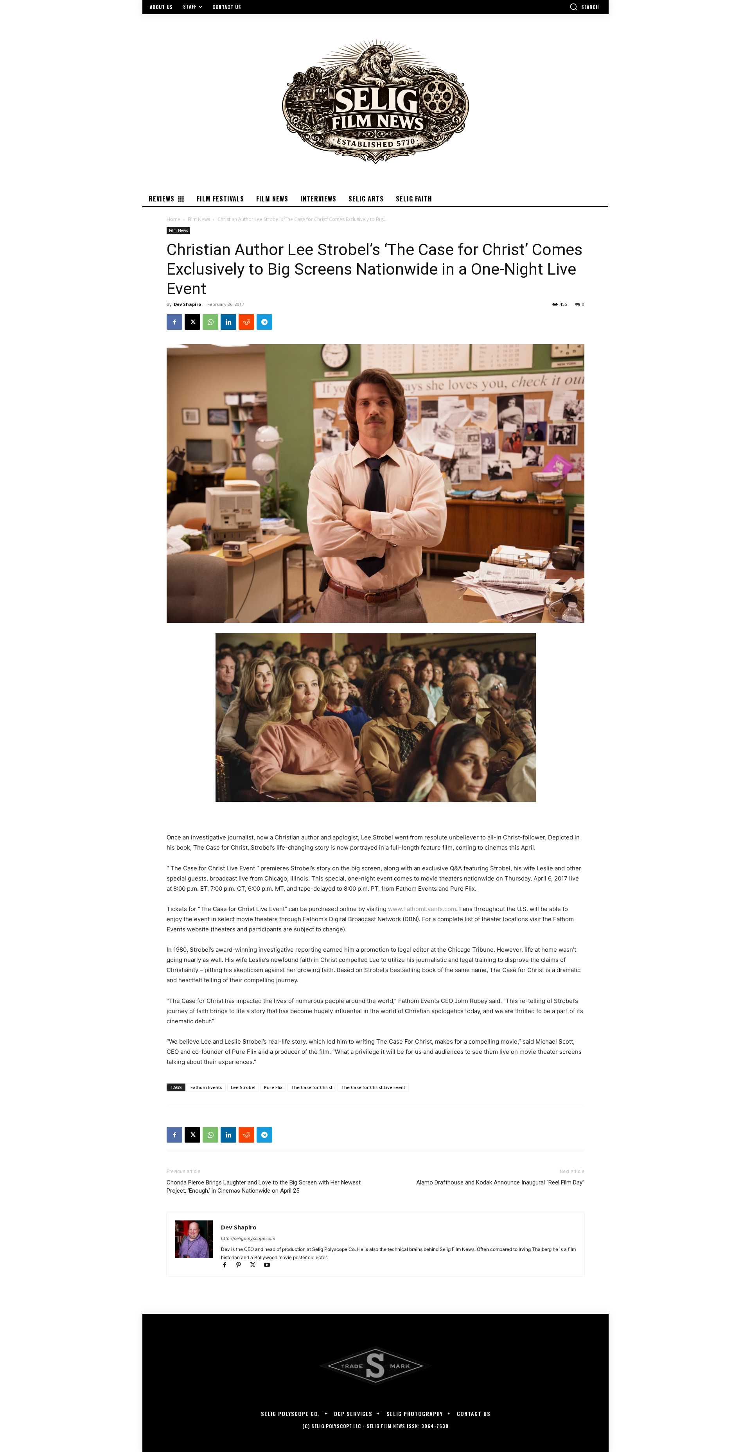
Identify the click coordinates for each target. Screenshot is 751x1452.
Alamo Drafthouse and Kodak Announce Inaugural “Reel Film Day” (500, 1182)
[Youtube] (269, 1266)
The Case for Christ (311, 1087)
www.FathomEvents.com (422, 909)
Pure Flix (273, 1087)
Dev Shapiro (187, 304)
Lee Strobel (243, 1087)
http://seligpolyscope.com (248, 1238)
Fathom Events (206, 1087)
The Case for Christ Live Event (373, 1087)
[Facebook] (174, 322)
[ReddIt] (246, 322)
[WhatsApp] (210, 322)
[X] (192, 322)
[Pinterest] (242, 1266)
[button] (584, 7)
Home (173, 219)
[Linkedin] (228, 322)
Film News (199, 219)
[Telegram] (264, 322)
